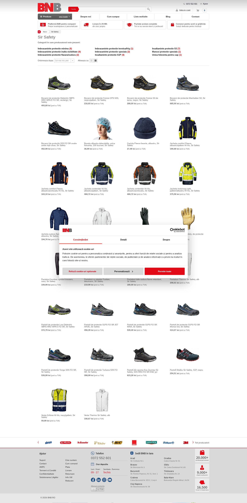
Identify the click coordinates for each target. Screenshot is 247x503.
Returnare (69, 474)
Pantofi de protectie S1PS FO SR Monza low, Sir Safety (185, 326)
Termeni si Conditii (47, 470)
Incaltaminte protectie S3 (166, 48)
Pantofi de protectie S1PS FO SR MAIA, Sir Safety (142, 326)
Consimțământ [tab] (80, 239)
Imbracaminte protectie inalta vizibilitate (59, 51)
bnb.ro (51, 497)
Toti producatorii (202, 443)
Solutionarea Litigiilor (48, 477)
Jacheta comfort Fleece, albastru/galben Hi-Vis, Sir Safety (185, 144)
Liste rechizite (141, 16)
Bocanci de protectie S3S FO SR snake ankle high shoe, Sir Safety (59, 144)
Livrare (68, 470)
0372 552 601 (191, 4)
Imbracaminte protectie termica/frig (114, 48)
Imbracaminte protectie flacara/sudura (58, 55)
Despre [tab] (166, 239)
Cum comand (71, 463)
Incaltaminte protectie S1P (109, 55)
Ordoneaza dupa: (46, 60)
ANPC (42, 467)
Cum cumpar (113, 16)
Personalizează (122, 271)
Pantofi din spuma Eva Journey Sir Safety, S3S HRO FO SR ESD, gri (142, 371)
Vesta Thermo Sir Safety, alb (97, 415)
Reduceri (69, 481)
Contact (195, 16)
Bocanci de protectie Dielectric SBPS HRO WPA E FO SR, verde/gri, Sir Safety (57, 100)
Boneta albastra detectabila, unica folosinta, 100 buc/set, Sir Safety (99, 144)
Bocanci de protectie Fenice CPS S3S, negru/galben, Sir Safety (101, 99)
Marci (45, 32)
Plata (67, 467)
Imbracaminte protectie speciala (112, 51)
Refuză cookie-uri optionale (82, 271)
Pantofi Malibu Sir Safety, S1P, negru (186, 370)
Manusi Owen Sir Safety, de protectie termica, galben (186, 235)
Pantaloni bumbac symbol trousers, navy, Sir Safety (57, 280)
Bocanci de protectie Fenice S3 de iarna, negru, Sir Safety (142, 99)
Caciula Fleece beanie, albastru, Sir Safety (143, 144)
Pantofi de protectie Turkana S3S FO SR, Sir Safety (100, 371)
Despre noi (85, 16)
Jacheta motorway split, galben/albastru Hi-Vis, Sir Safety (185, 190)
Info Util (68, 477)
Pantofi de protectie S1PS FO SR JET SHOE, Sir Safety (101, 326)
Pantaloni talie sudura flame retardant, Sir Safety (144, 280)
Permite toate (164, 271)
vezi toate (63, 16)
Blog (168, 16)
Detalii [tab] (123, 239)
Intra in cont (184, 10)
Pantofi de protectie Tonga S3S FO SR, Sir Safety (59, 371)
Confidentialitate (46, 474)
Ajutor (205, 4)
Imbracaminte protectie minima (55, 48)
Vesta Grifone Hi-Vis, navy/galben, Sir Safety (58, 416)
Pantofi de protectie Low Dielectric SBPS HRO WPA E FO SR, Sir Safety (58, 326)
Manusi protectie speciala (166, 51)
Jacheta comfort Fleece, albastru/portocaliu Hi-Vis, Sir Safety (57, 190)
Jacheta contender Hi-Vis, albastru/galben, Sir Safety (96, 190)
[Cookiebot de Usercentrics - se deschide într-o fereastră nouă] (172, 230)
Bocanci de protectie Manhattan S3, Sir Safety (187, 99)
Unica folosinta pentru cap (167, 55)
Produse (55, 16)
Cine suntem (71, 460)
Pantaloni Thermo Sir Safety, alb (184, 279)
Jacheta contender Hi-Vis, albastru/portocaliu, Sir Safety (140, 190)
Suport (42, 460)
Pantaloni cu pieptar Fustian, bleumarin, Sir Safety (97, 280)
